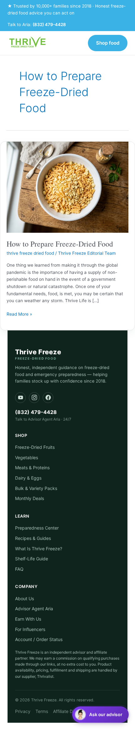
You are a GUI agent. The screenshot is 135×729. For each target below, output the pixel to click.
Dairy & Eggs (28, 478)
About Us (24, 598)
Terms (41, 711)
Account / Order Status (38, 639)
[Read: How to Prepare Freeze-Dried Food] (67, 186)
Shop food (107, 43)
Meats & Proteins (32, 467)
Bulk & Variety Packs (36, 488)
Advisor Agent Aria (34, 608)
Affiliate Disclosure (72, 711)
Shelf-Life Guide (31, 558)
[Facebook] (48, 397)
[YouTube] (20, 397)
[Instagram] (34, 397)
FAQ (19, 569)
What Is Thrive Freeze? (38, 548)
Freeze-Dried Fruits (35, 447)
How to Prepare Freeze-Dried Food (60, 244)
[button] (100, 714)
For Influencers (30, 629)
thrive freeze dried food (30, 253)
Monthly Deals (29, 498)
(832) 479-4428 (49, 24)
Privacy (22, 711)
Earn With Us (28, 619)
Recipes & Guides (33, 538)
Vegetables (26, 457)
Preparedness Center (37, 527)
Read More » (19, 314)
